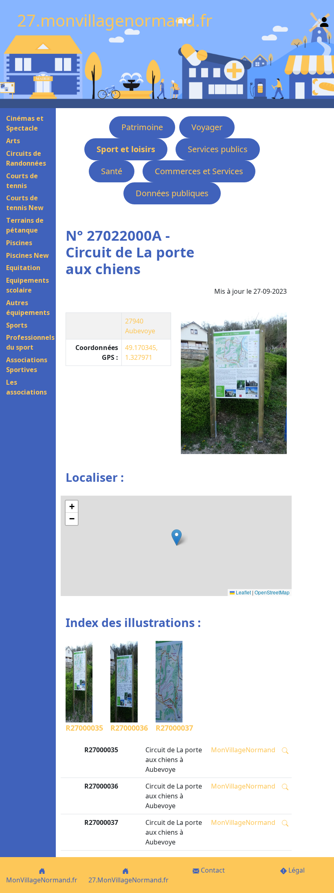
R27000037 (174, 728)
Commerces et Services (199, 171)
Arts (13, 140)
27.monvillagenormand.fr (115, 20)
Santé (111, 171)
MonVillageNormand (243, 749)
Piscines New (27, 255)
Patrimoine (142, 127)
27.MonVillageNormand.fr (128, 879)
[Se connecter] (324, 20)
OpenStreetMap (272, 592)
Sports (16, 325)
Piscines (19, 242)
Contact (212, 870)
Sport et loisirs (126, 149)
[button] (176, 537)
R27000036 (129, 728)
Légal (296, 870)
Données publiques (172, 193)
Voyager (206, 127)
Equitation (23, 267)
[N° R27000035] (234, 383)
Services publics (218, 149)
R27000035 (84, 728)
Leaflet (243, 592)
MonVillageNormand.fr (41, 879)
